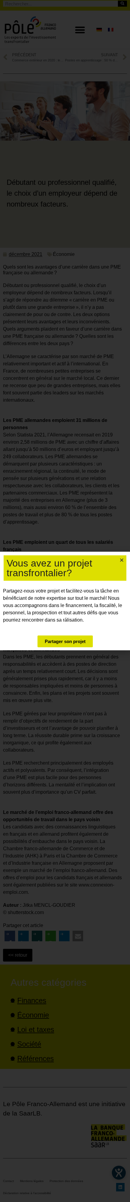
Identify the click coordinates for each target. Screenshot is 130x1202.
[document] (65, 601)
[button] (121, 560)
